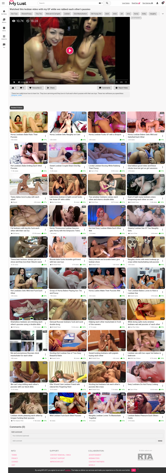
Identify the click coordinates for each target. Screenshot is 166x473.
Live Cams (126, 3)
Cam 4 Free (94, 171)
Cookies (15, 462)
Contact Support (57, 458)
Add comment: (16, 432)
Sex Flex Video (134, 327)
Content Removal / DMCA (60, 455)
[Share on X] (126, 19)
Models (92, 465)
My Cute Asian (56, 202)
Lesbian (67, 14)
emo (128, 14)
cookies (67, 470)
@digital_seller (16, 95)
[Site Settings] (162, 3)
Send (160, 441)
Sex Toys (14, 14)
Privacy (15, 458)
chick (115, 14)
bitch (107, 14)
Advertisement (95, 455)
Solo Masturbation (80, 14)
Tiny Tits (39, 14)
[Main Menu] (3, 3)
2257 (13, 465)
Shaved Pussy (27, 14)
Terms (14, 455)
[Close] (138, 469)
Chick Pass (94, 202)
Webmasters (94, 458)
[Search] (107, 3)
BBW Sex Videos (135, 358)
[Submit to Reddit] (121, 19)
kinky (144, 14)
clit (122, 14)
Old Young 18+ (96, 14)
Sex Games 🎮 (148, 3)
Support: (54, 451)
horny (136, 14)
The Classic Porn (18, 421)
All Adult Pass (134, 202)
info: (13, 451)
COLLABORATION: (96, 451)
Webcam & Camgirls (53, 14)
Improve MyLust (56, 462)
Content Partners (96, 462)
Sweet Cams (134, 296)
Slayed (15, 202)
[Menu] (157, 3)
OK (133, 470)
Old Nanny (16, 233)
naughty (153, 14)
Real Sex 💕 (136, 3)
